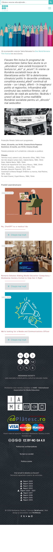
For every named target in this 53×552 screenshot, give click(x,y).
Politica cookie (26, 461)
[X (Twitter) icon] (24, 516)
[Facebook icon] (21, 516)
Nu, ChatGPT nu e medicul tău (14, 226)
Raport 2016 (28, 495)
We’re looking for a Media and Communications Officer (25, 331)
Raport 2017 (28, 493)
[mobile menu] (50, 8)
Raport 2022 (28, 488)
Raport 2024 (28, 484)
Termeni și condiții (27, 454)
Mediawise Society (19, 33)
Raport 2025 (28, 481)
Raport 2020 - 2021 (27, 491)
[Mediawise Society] (5, 8)
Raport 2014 (28, 500)
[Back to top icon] (48, 547)
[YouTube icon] (26, 516)
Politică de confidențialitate (26, 447)
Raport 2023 (28, 486)
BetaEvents (38, 510)
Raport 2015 (28, 498)
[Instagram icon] (32, 516)
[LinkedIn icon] (29, 516)
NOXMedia (36, 513)
